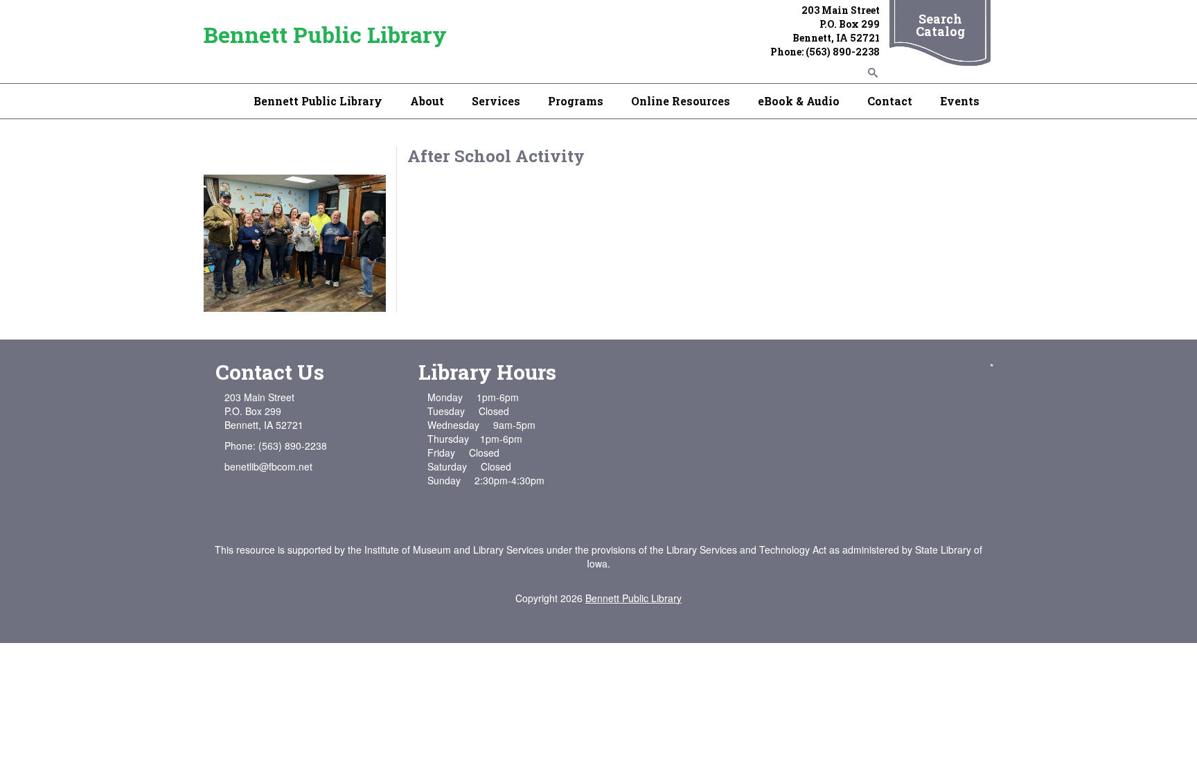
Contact (889, 101)
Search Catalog (940, 24)
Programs (575, 101)
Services (496, 101)
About (427, 101)
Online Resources (680, 101)
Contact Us (269, 371)
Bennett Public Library (325, 34)
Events (959, 101)
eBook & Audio (799, 101)
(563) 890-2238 (843, 51)
